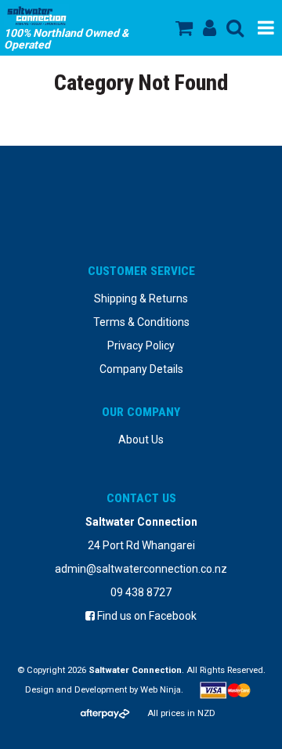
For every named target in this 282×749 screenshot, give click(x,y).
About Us (141, 439)
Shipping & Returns (141, 298)
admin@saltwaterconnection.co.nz (141, 569)
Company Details (141, 369)
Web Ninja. (161, 690)
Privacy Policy (141, 345)
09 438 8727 (141, 592)
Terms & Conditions (141, 322)
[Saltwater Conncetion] (72, 15)
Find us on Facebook (146, 616)
